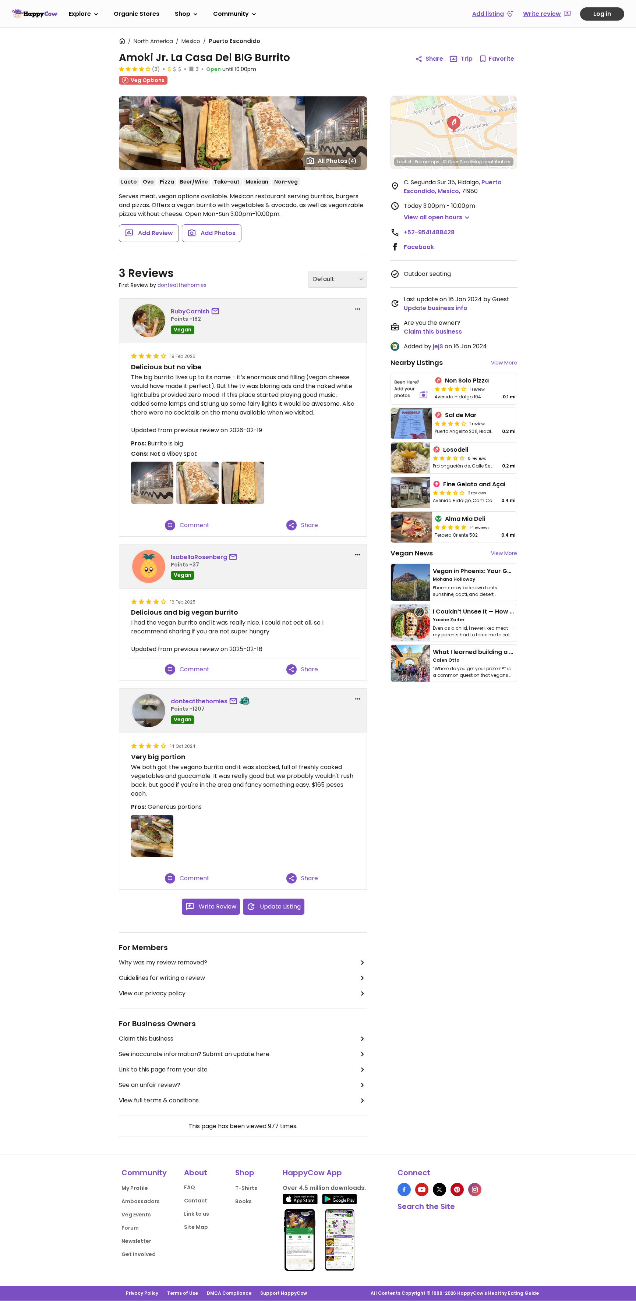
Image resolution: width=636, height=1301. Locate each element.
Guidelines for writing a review (162, 978)
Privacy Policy (142, 1293)
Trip (467, 58)
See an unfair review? (149, 1085)
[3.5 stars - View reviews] (448, 492)
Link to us (196, 1214)
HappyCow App (312, 1172)
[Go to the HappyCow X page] (439, 1189)
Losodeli (455, 449)
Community (231, 14)
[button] (453, 124)
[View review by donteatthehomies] (148, 710)
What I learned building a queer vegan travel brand (510, 652)
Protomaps (427, 162)
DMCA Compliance (229, 1293)
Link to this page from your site (163, 1069)
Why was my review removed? (163, 962)
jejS (438, 346)
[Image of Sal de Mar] (411, 423)
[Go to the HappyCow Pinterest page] (457, 1189)
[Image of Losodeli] (410, 457)
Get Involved (138, 1254)
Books (243, 1201)
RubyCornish (190, 311)
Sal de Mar (461, 415)
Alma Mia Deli (465, 519)
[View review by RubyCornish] (148, 320)
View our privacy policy (152, 993)
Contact (195, 1200)
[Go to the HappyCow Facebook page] (404, 1189)
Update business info (435, 308)
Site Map (196, 1227)
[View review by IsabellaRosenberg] (148, 566)
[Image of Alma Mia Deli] (411, 527)
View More (504, 362)
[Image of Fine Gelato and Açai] (410, 492)
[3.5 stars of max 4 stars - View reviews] (448, 458)
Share (434, 58)
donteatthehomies (182, 285)
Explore (80, 14)
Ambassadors (140, 1201)
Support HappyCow (283, 1293)
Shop (182, 14)
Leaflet (404, 162)
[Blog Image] (410, 582)
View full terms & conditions (159, 1100)
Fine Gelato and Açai (474, 484)
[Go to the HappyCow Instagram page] (474, 1189)
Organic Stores (136, 14)
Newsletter (136, 1241)
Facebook (419, 247)
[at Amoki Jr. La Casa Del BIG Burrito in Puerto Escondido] (212, 133)
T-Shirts (246, 1188)
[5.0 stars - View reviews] (450, 527)
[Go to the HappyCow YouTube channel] (421, 1189)
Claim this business (146, 1038)
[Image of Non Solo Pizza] (411, 388)
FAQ (189, 1187)
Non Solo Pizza (467, 380)
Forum (130, 1227)
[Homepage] (34, 13)
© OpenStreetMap (462, 162)
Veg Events (136, 1214)
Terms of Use (182, 1293)
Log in (602, 14)
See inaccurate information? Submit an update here (194, 1054)
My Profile (134, 1188)
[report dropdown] (357, 309)
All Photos (337, 161)
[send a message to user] (216, 311)
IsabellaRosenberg (199, 557)
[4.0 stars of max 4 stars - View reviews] (134, 68)
